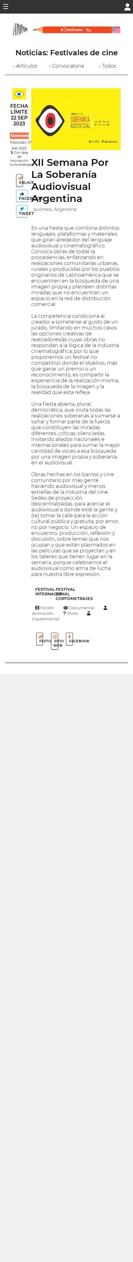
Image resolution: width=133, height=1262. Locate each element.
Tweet (23, 213)
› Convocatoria (66, 66)
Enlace (20, 182)
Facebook (23, 198)
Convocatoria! (23, 136)
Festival (40, 641)
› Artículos (25, 66)
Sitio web (55, 643)
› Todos (107, 66)
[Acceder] (127, 6)
